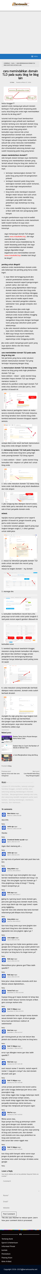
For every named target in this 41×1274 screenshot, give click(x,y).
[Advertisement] (20, 32)
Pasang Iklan (7, 1258)
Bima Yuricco (11, 813)
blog (9, 766)
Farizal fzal (11, 990)
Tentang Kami (7, 1239)
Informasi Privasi (8, 1246)
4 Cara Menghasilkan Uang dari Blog (25, 755)
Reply (3, 824)
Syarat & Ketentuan (10, 1243)
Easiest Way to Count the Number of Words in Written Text (26, 747)
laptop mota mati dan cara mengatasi (11, 774)
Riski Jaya (10, 892)
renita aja (10, 826)
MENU (36, 56)
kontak (4, 1250)
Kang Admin (11, 919)
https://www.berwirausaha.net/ (21, 783)
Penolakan (6, 1254)
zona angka (11, 937)
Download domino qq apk (15, 839)
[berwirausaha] (20, 4)
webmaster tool (12, 304)
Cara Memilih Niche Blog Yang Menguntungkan (31, 774)
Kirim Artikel (6, 1261)
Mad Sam (10, 1030)
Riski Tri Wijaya (12, 1009)
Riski (4, 782)
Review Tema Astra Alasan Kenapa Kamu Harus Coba (25, 737)
